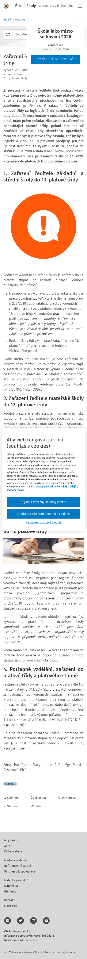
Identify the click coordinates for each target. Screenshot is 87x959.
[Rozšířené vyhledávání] (8, 34)
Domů (7, 19)
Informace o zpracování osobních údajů (29, 935)
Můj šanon (11, 840)
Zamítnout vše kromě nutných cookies (43, 513)
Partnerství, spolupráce (19, 871)
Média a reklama (15, 860)
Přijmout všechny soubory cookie (43, 502)
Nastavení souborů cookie (20, 940)
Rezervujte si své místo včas (55, 59)
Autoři (8, 846)
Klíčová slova (13, 851)
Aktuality (20, 19)
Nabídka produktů (16, 880)
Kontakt (9, 900)
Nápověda (11, 886)
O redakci (10, 906)
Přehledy (10, 891)
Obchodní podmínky (17, 931)
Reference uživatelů (17, 866)
